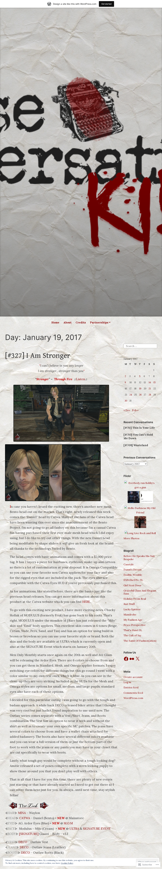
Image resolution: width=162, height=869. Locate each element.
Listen (80, 379)
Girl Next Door (132, 585)
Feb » (135, 410)
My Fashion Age (133, 619)
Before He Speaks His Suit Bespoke (139, 557)
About (67, 322)
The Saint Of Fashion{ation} (140, 640)
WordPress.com (133, 698)
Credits (81, 322)
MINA (22, 813)
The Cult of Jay (132, 635)
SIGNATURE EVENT (97, 829)
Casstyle (129, 564)
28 (150, 394)
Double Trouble (133, 574)
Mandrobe (130, 614)
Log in (127, 682)
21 (150, 388)
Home (55, 322)
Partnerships (99, 322)
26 (140, 394)
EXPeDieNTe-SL (133, 580)
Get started (106, 4)
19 (140, 388)
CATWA (24, 818)
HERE (86, 602)
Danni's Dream (133, 569)
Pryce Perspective (135, 625)
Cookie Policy (67, 863)
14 (150, 382)
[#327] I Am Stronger (37, 355)
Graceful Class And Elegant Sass (140, 592)
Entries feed (131, 687)
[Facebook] (126, 658)
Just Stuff (129, 604)
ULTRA (74, 829)
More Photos (131, 538)
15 (154, 382)
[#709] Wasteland (136, 445)
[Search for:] (140, 345)
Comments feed (133, 692)
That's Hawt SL (133, 630)
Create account (133, 677)
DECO (23, 842)
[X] (137, 658)
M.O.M (68, 823)
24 (130, 394)
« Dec (127, 410)
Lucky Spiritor (132, 609)
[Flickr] (131, 658)
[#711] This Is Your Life (139, 427)
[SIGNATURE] (28, 834)
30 (126, 400)
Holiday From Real (135, 598)
